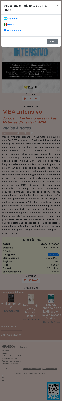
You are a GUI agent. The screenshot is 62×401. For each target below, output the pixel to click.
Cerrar (53, 41)
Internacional (13, 30)
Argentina (12, 18)
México (11, 24)
